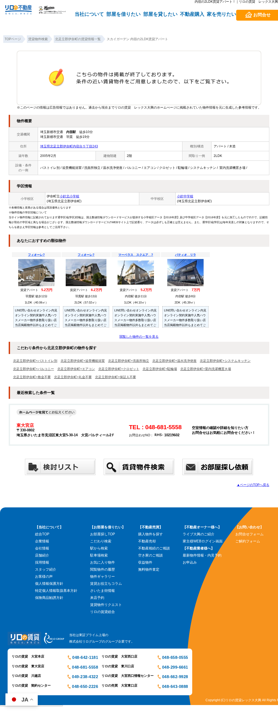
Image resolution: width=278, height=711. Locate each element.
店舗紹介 (42, 555)
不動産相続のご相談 (154, 548)
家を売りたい (221, 14)
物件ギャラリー (102, 576)
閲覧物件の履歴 (102, 569)
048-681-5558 (85, 667)
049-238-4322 (85, 676)
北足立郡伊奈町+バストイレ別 (35, 361)
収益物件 (145, 562)
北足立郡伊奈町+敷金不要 (32, 377)
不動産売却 (147, 541)
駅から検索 (99, 548)
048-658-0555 (175, 657)
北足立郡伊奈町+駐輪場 (160, 369)
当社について (89, 14)
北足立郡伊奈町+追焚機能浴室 (83, 361)
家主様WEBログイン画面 (203, 541)
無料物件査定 (148, 569)
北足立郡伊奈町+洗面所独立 (128, 361)
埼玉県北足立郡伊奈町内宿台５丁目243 (69, 146)
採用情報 (42, 562)
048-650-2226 (85, 686)
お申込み (190, 562)
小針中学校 (185, 196)
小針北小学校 (69, 196)
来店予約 (97, 598)
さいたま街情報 (102, 591)
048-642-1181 (85, 657)
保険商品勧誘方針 (49, 598)
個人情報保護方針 (49, 584)
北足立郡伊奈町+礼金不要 (73, 377)
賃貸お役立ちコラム (106, 584)
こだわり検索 (100, 541)
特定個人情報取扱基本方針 (56, 591)
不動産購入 (192, 14)
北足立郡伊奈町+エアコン (76, 369)
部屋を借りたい (123, 14)
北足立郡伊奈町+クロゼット (118, 369)
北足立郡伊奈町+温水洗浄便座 (174, 361)
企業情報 (42, 541)
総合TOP (42, 534)
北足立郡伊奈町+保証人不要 (115, 377)
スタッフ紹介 (45, 569)
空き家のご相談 (150, 555)
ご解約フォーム (247, 541)
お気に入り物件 (102, 562)
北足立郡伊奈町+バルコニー (33, 369)
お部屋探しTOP (102, 534)
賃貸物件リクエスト (106, 605)
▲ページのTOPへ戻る (253, 485)
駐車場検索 (99, 555)
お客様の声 (44, 576)
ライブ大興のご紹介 (198, 534)
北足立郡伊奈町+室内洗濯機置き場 (205, 369)
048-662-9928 (175, 676)
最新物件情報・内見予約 (202, 555)
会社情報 (42, 548)
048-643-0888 (175, 686)
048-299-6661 (175, 667)
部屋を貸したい (160, 14)
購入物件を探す (150, 534)
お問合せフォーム (249, 534)
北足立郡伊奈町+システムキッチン (225, 361)
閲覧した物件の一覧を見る (139, 337)
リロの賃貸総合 (102, 612)
